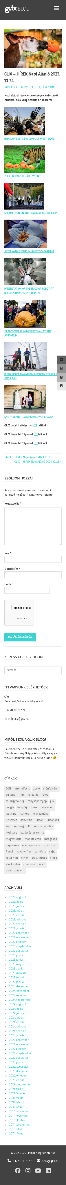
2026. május (16, 911)
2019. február (17, 1093)
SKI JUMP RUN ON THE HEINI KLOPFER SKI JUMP (30, 213)
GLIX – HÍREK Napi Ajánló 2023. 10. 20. (29, 457)
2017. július (15, 1129)
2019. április (16, 1089)
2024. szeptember (20, 1000)
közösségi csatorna (32, 832)
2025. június (16, 960)
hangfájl (22, 807)
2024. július (16, 1009)
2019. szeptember (20, 1084)
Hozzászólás (12, 503)
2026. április (16, 915)
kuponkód (53, 820)
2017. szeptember (20, 1125)
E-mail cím (12, 569)
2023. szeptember (20, 1053)
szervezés (29, 864)
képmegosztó (22, 826)
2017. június (16, 1133)
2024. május (16, 1018)
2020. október (17, 1075)
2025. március (17, 973)
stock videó (13, 864)
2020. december (19, 1071)
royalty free (24, 851)
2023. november (19, 1044)
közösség (11, 832)
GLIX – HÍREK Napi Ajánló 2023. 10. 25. (37, 462)
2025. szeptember (20, 946)
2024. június (16, 1013)
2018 (8, 788)
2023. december (19, 1040)
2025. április (16, 968)
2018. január (16, 1107)
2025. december (19, 933)
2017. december (18, 1111)
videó (41, 864)
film (22, 795)
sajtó (52, 851)
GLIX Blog (26, 8)
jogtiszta (11, 814)
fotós (45, 795)
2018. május (16, 1098)
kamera (24, 814)
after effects (22, 788)
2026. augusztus (19, 897)
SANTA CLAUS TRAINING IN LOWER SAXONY (29, 417)
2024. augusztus (19, 1004)
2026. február (17, 924)
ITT (35, 425)
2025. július (16, 955)
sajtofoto (40, 851)
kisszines (11, 820)
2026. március (17, 919)
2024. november (19, 991)
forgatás (33, 795)
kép (8, 826)
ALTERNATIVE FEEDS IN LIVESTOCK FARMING (29, 251)
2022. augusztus (19, 1067)
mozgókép (50, 839)
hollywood (47, 807)
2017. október (17, 1120)
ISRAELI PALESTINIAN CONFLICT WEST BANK (29, 139)
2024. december (19, 986)
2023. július (16, 1062)
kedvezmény (40, 814)
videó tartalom (15, 870)
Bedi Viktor (27, 87)
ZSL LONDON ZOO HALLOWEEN (21, 176)
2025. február (17, 977)
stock (53, 858)
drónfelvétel (50, 788)
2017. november (18, 1116)
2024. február (17, 1031)
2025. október (17, 942)
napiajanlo (12, 845)
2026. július (16, 902)
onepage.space (31, 845)
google (10, 807)
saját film (12, 858)
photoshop (50, 845)
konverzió (26, 820)
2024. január (16, 1035)
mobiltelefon (33, 839)
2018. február (17, 1102)
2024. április (16, 1022)
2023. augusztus (18, 1058)
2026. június (16, 906)
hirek (34, 807)
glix (52, 801)
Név (7, 553)
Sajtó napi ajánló (47, 87)
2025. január (16, 982)
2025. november (19, 937)
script (24, 858)
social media (39, 858)
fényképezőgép (37, 801)
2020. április (16, 1080)
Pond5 (10, 851)
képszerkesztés (43, 826)
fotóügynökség (15, 801)
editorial (11, 795)
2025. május (16, 964)
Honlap (8, 584)
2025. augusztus (18, 951)
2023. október (17, 1049)
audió (36, 788)
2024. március (17, 1026)
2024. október (17, 995)
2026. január (16, 928)
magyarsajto (13, 839)
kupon (39, 820)
